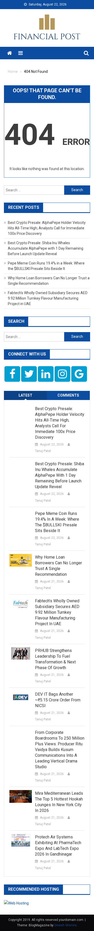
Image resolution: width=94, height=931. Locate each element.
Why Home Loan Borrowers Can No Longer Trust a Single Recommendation (58, 566)
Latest (25, 395)
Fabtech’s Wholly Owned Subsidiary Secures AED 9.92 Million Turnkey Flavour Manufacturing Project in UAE (47, 298)
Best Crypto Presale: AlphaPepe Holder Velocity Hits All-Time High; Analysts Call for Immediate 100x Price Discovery (47, 228)
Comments (68, 395)
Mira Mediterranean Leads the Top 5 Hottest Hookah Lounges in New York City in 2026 (59, 802)
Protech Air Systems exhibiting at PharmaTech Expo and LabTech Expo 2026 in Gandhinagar (58, 846)
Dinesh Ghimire (65, 925)
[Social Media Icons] (12, 374)
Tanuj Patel (43, 451)
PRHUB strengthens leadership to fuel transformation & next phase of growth (55, 659)
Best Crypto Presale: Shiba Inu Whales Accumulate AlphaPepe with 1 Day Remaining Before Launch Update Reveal (45, 248)
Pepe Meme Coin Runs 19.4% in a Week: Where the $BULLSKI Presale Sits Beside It (57, 522)
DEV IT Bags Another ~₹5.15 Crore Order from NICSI (57, 700)
